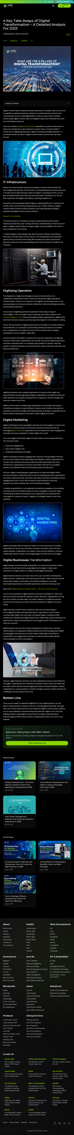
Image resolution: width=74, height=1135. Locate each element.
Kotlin (28, 942)
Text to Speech (31, 961)
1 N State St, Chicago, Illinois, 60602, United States (60, 1102)
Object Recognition (33, 975)
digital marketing (17, 430)
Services (6, 934)
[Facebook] (55, 1123)
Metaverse (30, 1004)
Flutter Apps (30, 937)
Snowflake (6, 1045)
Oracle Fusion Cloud (10, 1020)
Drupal (52, 940)
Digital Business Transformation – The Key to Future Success (35, 589)
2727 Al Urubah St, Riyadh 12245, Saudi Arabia (14, 1075)
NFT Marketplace (9, 1007)
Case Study (7, 940)
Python (52, 934)
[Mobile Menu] (53, 5)
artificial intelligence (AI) (12, 317)
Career (5, 931)
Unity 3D (29, 990)
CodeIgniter (54, 945)
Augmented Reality (33, 996)
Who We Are (7, 928)
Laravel (52, 942)
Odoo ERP (6, 1031)
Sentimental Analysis (33, 978)
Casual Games (31, 1002)
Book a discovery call (37, 743)
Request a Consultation (12, 216)
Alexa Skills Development (35, 980)
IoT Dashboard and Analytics (60, 972)
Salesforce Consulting (58, 993)
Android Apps (31, 928)
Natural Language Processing (36, 969)
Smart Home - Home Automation (57, 976)
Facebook (13, 41)
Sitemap (24, 1122)
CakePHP (53, 948)
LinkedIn (24, 41)
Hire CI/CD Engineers (33, 1023)
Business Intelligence (33, 964)
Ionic (28, 945)
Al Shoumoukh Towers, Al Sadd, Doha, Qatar (37, 1075)
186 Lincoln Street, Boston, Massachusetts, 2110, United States (38, 1102)
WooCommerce (9, 980)
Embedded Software (57, 966)
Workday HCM (8, 1040)
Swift (28, 948)
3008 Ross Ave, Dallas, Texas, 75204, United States (12, 1102)
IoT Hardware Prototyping (59, 969)
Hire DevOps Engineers (34, 1034)
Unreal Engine (31, 993)
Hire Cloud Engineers (33, 1031)
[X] (69, 1123)
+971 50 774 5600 (63, 2)
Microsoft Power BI (9, 1042)
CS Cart (6, 972)
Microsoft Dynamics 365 (11, 1026)
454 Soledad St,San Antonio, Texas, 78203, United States (60, 1076)
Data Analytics (31, 972)
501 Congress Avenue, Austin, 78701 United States (12, 1064)
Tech (68, 34)
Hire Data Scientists (33, 1037)
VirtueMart (7, 975)
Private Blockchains (10, 1004)
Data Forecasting (32, 966)
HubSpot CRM (8, 1037)
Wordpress (54, 937)
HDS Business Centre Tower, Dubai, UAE (36, 1063)
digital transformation (27, 126)
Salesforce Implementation (60, 996)
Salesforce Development (59, 990)
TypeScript (54, 951)
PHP (51, 928)
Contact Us (65, 6)
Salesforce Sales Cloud (11, 1034)
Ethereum (6, 996)
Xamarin (29, 951)
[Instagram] (64, 1123)
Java (51, 931)
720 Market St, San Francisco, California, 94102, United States (12, 1088)
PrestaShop (7, 969)
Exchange (6, 993)
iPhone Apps (30, 931)
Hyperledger (7, 999)
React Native (31, 940)
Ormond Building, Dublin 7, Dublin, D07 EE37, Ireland (38, 1114)
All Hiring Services (32, 1020)
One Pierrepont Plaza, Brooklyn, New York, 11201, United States (37, 1088)
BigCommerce (8, 978)
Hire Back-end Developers (35, 1028)
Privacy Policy (14, 1122)
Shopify (5, 964)
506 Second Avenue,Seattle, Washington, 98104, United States (59, 1089)
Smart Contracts (9, 1002)
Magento (6, 961)
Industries (6, 937)
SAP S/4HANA (8, 1028)
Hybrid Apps (30, 934)
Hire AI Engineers (32, 1026)
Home (5, 1122)
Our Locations (8, 945)
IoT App (52, 961)
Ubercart (6, 966)
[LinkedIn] (59, 1123)
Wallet (5, 990)
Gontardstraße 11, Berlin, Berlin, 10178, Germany (13, 1114)
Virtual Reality (31, 999)
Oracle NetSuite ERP (10, 1023)
